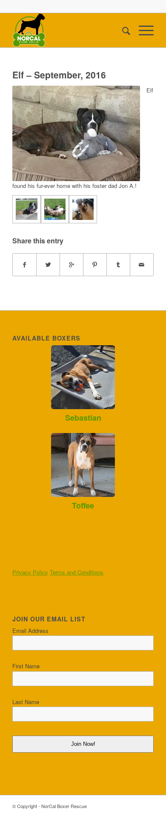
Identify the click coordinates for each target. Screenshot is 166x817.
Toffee (83, 505)
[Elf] (26, 209)
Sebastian (83, 417)
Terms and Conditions (76, 572)
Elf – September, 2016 (59, 74)
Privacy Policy (30, 572)
